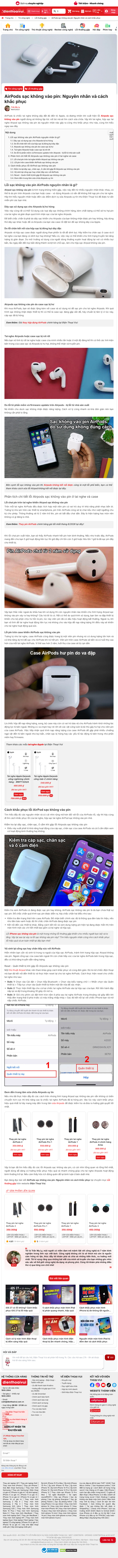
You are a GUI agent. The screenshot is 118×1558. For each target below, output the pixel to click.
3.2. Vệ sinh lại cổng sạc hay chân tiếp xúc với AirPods (34, 172)
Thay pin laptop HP (11, 1483)
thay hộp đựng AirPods (34, 322)
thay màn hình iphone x (57, 1511)
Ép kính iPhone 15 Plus (58, 1485)
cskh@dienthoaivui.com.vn (12, 1402)
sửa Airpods (58, 1103)
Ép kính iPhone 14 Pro (60, 1488)
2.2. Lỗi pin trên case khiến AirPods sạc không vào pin (34, 162)
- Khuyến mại (65, 1380)
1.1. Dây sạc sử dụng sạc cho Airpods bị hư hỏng (31, 140)
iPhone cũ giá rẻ (17, 1492)
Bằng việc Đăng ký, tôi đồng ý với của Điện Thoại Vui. (13, 1468)
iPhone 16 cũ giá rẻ (11, 1525)
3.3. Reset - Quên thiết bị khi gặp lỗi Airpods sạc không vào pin (38, 175)
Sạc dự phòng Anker (63, 1502)
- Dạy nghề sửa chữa (68, 1386)
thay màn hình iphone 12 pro (59, 1516)
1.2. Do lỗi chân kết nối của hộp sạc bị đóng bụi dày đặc (34, 144)
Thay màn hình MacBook (21, 1513)
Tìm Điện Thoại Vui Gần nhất (15, 1413)
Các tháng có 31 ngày (94, 1490)
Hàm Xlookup (101, 1497)
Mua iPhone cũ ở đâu (98, 1495)
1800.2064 (6, 1390)
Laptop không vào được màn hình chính (97, 1498)
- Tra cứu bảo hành (38, 1409)
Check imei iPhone (99, 1508)
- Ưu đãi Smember (38, 1394)
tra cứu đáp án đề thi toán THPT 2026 (95, 1483)
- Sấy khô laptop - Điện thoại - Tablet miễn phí (43, 1381)
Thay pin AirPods (27, 524)
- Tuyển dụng (65, 1383)
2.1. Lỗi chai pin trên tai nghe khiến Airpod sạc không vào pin (37, 159)
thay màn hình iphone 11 (61, 1506)
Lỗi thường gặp (41, 18)
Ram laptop (29, 1520)
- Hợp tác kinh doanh (68, 1389)
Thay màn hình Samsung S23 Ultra (20, 1505)
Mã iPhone (109, 1490)
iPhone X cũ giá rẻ (11, 1495)
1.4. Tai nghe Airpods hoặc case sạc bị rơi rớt (30, 150)
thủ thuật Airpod (17, 970)
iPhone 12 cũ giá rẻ (11, 1497)
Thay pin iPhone (30, 1485)
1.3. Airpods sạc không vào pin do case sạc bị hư (31, 147)
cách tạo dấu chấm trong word (92, 1492)
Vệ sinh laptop (31, 1492)
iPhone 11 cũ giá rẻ (29, 1495)
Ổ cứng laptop (15, 1522)
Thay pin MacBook (29, 1515)
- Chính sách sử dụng (39, 1403)
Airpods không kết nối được (58, 485)
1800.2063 (6, 1396)
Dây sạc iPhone (61, 1497)
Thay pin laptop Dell (29, 1483)
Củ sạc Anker (57, 1504)
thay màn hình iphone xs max (60, 1515)
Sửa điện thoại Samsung (13, 1488)
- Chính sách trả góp (39, 1406)
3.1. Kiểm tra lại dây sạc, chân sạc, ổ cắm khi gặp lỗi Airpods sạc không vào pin (45, 169)
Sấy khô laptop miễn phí (21, 1527)
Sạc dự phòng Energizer (58, 1499)
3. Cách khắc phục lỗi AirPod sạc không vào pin (32, 165)
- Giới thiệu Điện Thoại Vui (71, 1392)
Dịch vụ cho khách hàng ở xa (16, 1420)
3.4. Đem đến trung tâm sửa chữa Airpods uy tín (31, 178)
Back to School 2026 (105, 1511)
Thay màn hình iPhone (12, 1485)
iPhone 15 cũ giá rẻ (29, 1522)
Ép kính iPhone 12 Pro (60, 1490)
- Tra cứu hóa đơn (38, 1412)
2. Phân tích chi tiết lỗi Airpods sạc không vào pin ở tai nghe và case (42, 156)
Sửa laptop (18, 1520)
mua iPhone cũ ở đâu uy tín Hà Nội (95, 1513)
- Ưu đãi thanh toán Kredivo (42, 1385)
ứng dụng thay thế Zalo (99, 1518)
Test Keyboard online (101, 1485)
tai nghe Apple (36, 744)
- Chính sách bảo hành (40, 1397)
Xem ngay (18, 794)
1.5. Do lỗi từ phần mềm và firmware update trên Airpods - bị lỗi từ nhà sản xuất (45, 153)
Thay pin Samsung (20, 1490)
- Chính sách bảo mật (39, 1400)
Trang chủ (9, 18)
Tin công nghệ (24, 18)
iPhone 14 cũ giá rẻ (12, 1499)
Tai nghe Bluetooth (56, 1495)
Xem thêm (35, 1415)
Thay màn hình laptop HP (13, 1518)
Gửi (111, 1357)
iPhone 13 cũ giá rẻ (29, 1497)
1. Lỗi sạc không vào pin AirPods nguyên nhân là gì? (34, 137)
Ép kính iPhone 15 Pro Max (52, 1483)
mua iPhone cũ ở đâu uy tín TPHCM (97, 1514)
